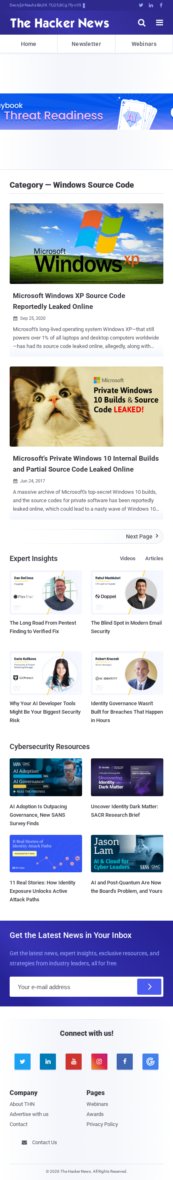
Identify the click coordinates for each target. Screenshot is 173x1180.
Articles (154, 558)
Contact (18, 1124)
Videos (128, 558)
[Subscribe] (149, 987)
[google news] (150, 1062)
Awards (95, 1114)
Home (29, 44)
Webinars (144, 44)
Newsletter (86, 44)
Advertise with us (29, 1114)
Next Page (142, 536)
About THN (22, 1104)
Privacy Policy (102, 1124)
